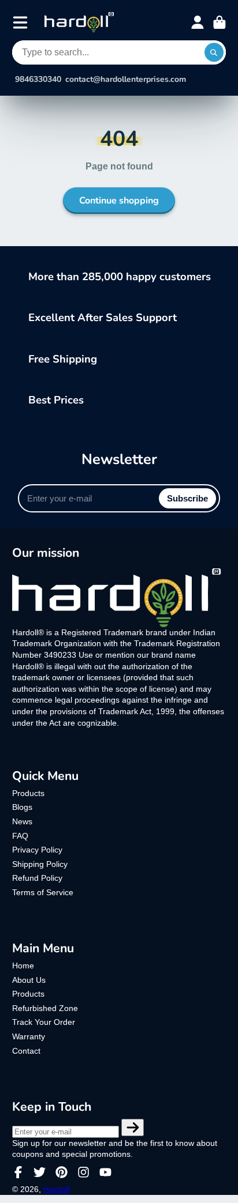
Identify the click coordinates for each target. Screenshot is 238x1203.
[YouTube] (105, 1172)
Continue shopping (119, 200)
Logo (79, 22)
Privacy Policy (37, 849)
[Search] (214, 52)
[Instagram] (83, 1172)
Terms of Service (42, 892)
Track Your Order (43, 1022)
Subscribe (187, 498)
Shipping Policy (40, 864)
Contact (26, 1050)
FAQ (20, 835)
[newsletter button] (132, 1127)
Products (28, 793)
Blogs (22, 807)
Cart (219, 22)
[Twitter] (40, 1172)
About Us (29, 980)
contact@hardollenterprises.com (125, 80)
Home (23, 965)
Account (197, 22)
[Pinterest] (61, 1172)
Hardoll (56, 1189)
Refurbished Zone (45, 1008)
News (22, 821)
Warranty (28, 1036)
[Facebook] (18, 1172)
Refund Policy (37, 878)
